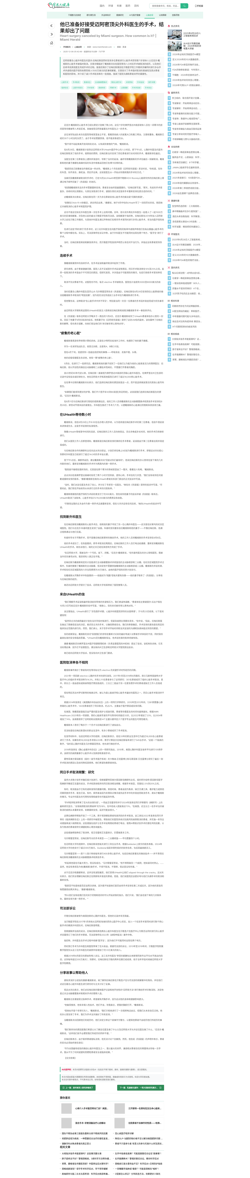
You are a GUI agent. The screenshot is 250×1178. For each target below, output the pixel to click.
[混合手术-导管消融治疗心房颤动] (67, 1123)
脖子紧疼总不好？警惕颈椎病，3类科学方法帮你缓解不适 (88, 1158)
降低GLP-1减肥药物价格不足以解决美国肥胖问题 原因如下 (142, 1138)
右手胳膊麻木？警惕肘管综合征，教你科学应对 (137, 1158)
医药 (128, 5)
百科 (136, 5)
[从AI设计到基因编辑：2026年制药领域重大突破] (175, 46)
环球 (110, 5)
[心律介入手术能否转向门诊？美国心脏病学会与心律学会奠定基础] (51, 34)
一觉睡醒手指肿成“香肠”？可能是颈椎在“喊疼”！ (137, 1168)
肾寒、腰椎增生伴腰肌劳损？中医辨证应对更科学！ (86, 1163)
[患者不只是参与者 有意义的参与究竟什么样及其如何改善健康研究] (51, 25)
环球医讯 (67, 47)
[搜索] (184, 5)
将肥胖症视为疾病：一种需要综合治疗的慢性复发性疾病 (88, 1138)
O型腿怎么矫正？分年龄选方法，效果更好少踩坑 (137, 1174)
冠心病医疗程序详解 (124, 1133)
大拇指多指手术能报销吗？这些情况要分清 (81, 1153)
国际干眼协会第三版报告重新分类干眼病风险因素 (85, 1133)
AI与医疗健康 (134, 15)
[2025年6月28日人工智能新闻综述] (175, 34)
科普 (119, 5)
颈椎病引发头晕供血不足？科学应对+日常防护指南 (138, 1163)
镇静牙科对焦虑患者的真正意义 (76, 1143)
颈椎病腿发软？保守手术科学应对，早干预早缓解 (85, 1168)
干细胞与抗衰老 (74, 15)
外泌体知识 (106, 15)
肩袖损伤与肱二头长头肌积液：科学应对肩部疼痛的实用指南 (90, 1174)
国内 (102, 5)
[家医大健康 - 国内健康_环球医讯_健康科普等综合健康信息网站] (58, 6)
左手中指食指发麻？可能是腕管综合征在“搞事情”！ (138, 1153)
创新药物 (175, 15)
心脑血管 (149, 15)
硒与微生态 (91, 15)
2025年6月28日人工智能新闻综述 (192, 34)
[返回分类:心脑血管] (51, 43)
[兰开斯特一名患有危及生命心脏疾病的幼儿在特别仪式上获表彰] (120, 1109)
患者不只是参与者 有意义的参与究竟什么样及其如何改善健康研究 (145, 1143)
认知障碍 (162, 15)
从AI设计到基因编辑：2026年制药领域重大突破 (192, 46)
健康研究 (120, 15)
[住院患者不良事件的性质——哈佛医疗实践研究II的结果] (120, 1123)
